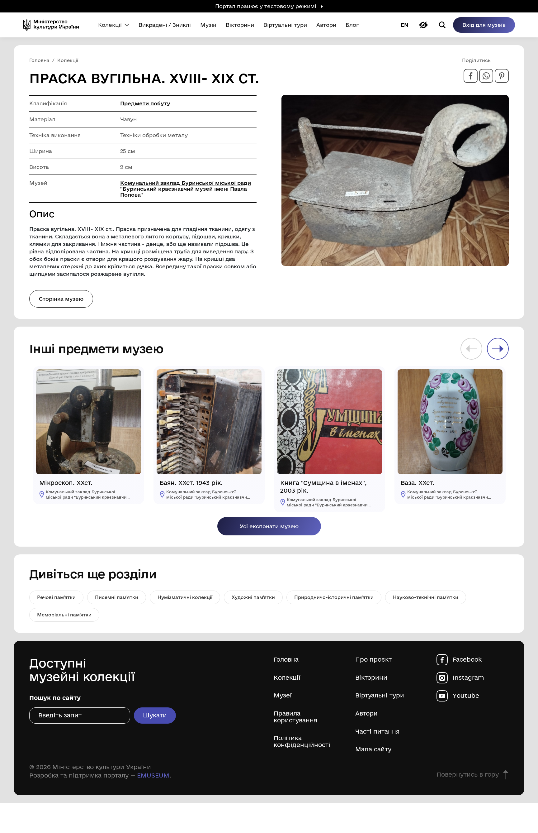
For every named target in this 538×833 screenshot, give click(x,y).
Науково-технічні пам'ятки (425, 597)
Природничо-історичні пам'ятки (334, 597)
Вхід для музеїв (484, 25)
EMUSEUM (153, 775)
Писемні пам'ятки (116, 597)
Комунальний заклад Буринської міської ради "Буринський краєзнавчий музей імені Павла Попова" (185, 189)
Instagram (468, 677)
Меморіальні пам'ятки (64, 614)
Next (498, 349)
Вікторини (371, 677)
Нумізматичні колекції (185, 597)
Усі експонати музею (269, 526)
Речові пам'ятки (56, 597)
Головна (286, 659)
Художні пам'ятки (253, 597)
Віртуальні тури (379, 695)
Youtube (466, 695)
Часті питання (377, 731)
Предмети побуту (145, 103)
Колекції (287, 677)
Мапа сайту (373, 749)
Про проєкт (373, 659)
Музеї (283, 695)
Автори (366, 713)
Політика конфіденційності (302, 741)
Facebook (467, 659)
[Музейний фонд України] (53, 25)
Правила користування (295, 717)
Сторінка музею (61, 299)
